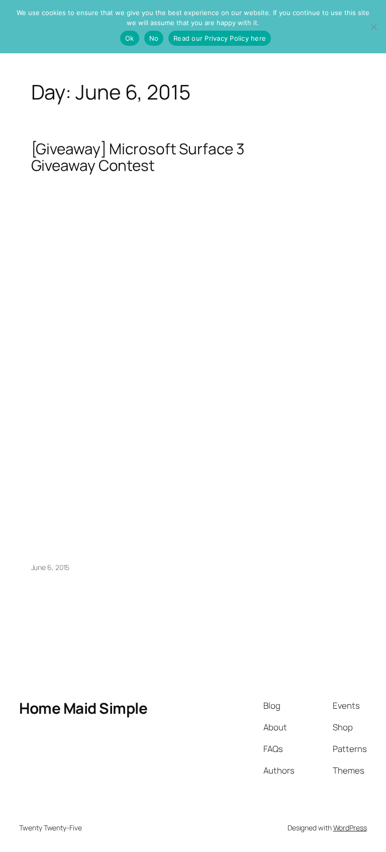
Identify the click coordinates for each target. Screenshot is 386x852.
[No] (373, 27)
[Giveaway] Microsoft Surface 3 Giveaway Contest (137, 157)
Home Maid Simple (83, 708)
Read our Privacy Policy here (219, 38)
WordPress (350, 827)
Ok (129, 38)
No (154, 38)
